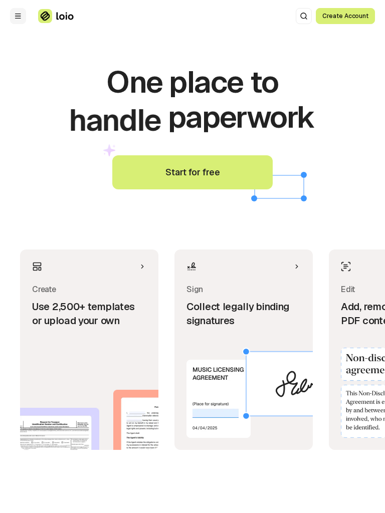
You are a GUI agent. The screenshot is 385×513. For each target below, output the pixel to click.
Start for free (192, 172)
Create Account (345, 16)
